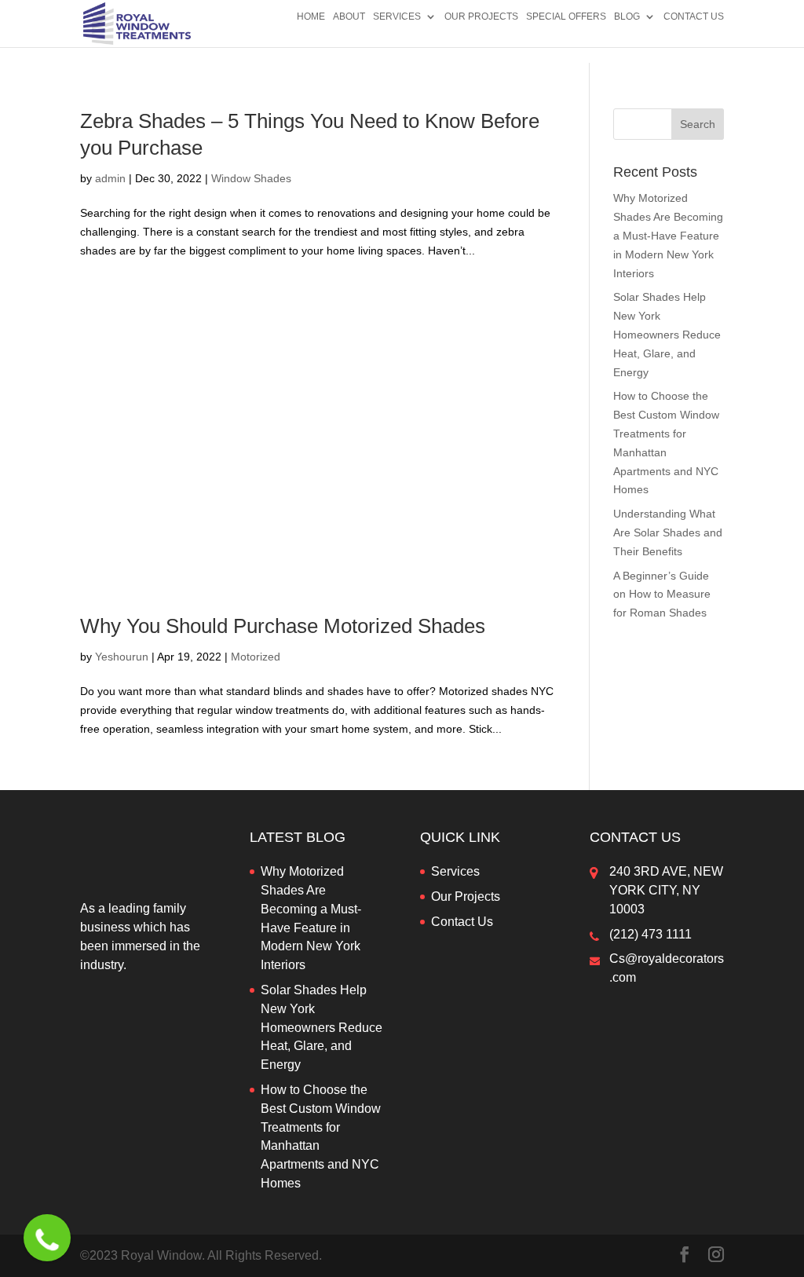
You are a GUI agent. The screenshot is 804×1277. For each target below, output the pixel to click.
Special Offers (566, 17)
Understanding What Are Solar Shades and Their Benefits (667, 532)
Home (311, 17)
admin (110, 178)
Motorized (255, 656)
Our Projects (481, 17)
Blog (627, 17)
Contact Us (693, 17)
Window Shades (251, 178)
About (349, 17)
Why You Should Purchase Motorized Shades (282, 626)
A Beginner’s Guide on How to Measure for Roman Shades (662, 594)
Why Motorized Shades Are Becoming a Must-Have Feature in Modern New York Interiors (668, 235)
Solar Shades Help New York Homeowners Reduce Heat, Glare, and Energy (667, 334)
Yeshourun (121, 656)
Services (397, 17)
